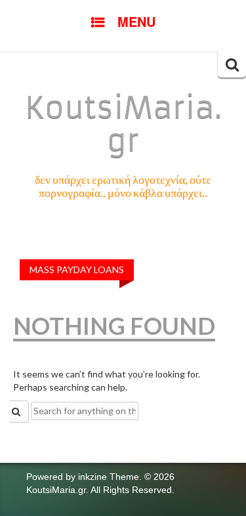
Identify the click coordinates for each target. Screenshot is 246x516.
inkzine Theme (108, 476)
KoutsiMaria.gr (123, 124)
